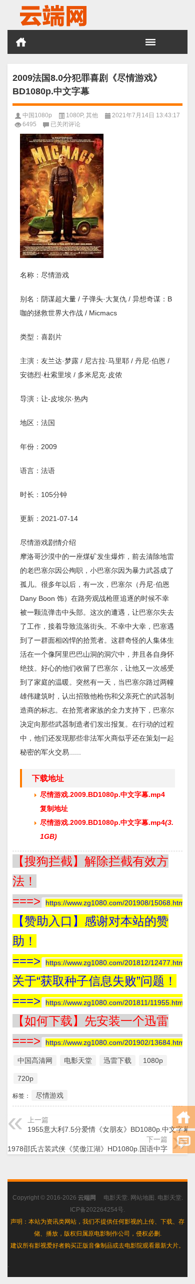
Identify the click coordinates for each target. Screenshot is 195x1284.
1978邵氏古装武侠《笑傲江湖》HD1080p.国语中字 (88, 1149)
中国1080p (37, 115)
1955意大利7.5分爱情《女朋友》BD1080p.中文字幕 (109, 1129)
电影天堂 (78, 1060)
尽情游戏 (50, 1095)
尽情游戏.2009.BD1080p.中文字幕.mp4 (102, 794)
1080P (74, 115)
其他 (92, 115)
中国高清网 (35, 1060)
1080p (153, 1060)
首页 (21, 42)
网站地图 (142, 1197)
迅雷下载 (118, 1060)
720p (26, 1078)
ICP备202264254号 (97, 1209)
